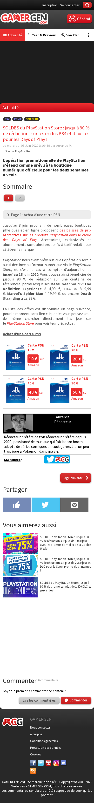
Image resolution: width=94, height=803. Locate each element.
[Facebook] (33, 763)
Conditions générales (44, 741)
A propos (36, 734)
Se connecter (70, 5)
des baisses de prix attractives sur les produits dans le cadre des (47, 235)
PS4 (7, 119)
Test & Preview (43, 35)
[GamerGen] (24, 19)
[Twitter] (41, 763)
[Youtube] (48, 763)
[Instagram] (56, 763)
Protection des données (45, 748)
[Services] (33, 771)
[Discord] (64, 763)
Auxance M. (64, 145)
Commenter (78, 700)
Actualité (14, 35)
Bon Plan (72, 35)
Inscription (50, 5)
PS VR (17, 119)
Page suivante (73, 478)
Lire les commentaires (39, 700)
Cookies (35, 754)
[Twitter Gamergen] (57, 462)
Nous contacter (40, 727)
